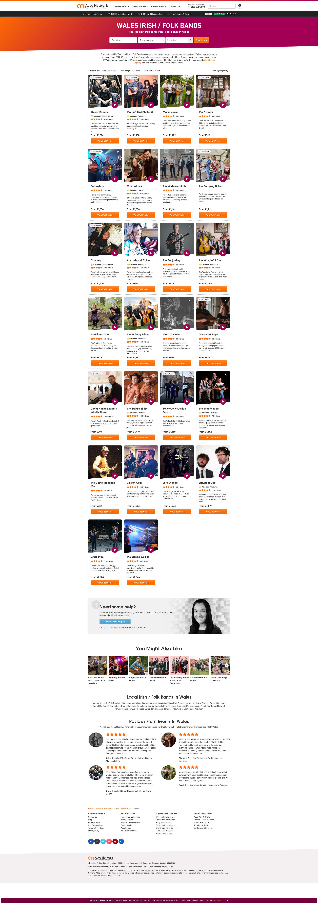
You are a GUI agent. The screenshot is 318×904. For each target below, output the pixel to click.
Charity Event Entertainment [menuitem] (167, 828)
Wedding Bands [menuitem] (127, 819)
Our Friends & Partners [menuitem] (203, 828)
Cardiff (106, 706)
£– (130, 70)
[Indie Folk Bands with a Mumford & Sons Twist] (97, 665)
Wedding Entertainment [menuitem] (165, 817)
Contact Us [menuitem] (92, 817)
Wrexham (199, 708)
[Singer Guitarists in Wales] (138, 665)
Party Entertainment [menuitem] (164, 822)
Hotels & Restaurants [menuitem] (164, 833)
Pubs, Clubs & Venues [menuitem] (164, 830)
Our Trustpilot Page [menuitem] (95, 825)
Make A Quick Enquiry (115, 621)
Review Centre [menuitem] (94, 822)
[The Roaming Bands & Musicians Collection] (179, 665)
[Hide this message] (227, 900)
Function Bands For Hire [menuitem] (130, 817)
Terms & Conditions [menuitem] (96, 828)
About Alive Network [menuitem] (202, 817)
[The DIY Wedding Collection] (220, 665)
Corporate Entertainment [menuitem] (165, 819)
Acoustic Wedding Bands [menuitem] (130, 822)
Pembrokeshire (121, 708)
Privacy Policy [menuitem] (93, 830)
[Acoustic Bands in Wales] (199, 665)
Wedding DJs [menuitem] (126, 828)
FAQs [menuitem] (90, 819)
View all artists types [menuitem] (129, 830)
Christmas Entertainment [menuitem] (165, 825)
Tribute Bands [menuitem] (126, 825)
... (91, 131)
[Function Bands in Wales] (159, 665)
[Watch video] (115, 104)
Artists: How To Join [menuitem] (201, 822)
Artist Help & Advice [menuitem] (201, 825)
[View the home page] (92, 6)
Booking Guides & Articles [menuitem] (204, 819)
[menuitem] (122, 6)
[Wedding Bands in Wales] (118, 665)
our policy (217, 900)
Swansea (159, 708)
